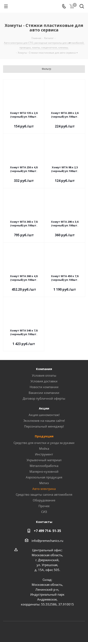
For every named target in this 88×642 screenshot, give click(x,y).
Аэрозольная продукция (44, 477)
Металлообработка (44, 466)
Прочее (44, 506)
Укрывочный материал (44, 460)
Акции (44, 408)
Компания (44, 369)
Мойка (44, 448)
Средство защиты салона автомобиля (44, 494)
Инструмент (44, 454)
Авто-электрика (44, 489)
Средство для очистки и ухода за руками (44, 443)
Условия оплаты (44, 375)
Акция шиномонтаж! (44, 415)
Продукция (44, 436)
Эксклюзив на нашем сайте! (44, 420)
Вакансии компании (44, 393)
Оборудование (44, 500)
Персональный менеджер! (44, 426)
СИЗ (44, 512)
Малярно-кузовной (44, 471)
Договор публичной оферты (44, 398)
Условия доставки (44, 381)
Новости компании (44, 387)
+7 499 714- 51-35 (47, 531)
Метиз (44, 483)
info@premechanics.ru (47, 541)
